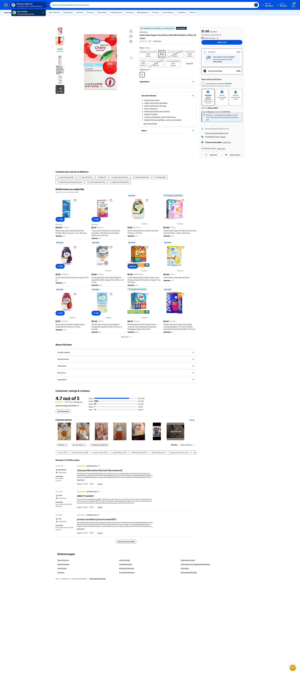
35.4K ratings (157, 41)
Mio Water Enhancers (126, 568)
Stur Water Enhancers (126, 572)
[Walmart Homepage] (6, 5)
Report (100, 484)
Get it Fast (79, 12)
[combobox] (154, 5)
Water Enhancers (63, 564)
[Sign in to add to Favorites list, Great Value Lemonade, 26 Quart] (183, 247)
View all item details (150, 123)
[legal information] (220, 35)
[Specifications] (193, 359)
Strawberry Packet (125, 564)
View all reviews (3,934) (126, 542)
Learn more (227, 142)
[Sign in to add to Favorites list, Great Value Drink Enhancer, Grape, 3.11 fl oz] (75, 247)
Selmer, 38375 (213, 108)
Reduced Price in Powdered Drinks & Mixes (195, 564)
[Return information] (217, 38)
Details (223, 137)
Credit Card (182, 12)
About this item (64, 344)
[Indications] (193, 366)
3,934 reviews (78, 402)
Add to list (213, 155)
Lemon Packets (124, 560)
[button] (268, 5)
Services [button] (23, 12)
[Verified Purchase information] (99, 466)
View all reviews (63, 411)
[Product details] (193, 352)
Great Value (144, 32)
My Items (155, 12)
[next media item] (131, 58)
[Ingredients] (193, 82)
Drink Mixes (185, 568)
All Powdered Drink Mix (189, 572)
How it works (217, 61)
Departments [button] (9, 12)
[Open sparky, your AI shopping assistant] (292, 667)
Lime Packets (62, 568)
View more (124, 337)
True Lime (60, 572)
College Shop (68, 12)
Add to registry (235, 155)
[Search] (256, 5)
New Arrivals (102, 12)
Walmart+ (192, 12)
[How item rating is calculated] (78, 406)
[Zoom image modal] (131, 41)
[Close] (43, 13)
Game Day (129, 12)
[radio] (148, 54)
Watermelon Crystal (188, 560)
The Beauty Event (116, 12)
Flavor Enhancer (63, 560)
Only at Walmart (168, 12)
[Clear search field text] (250, 5)
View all (192, 420)
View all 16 (189, 63)
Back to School (54, 12)
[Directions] (193, 373)
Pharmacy (90, 12)
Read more (80, 480)
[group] (150, 41)
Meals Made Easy (143, 12)
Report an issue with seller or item (216, 133)
